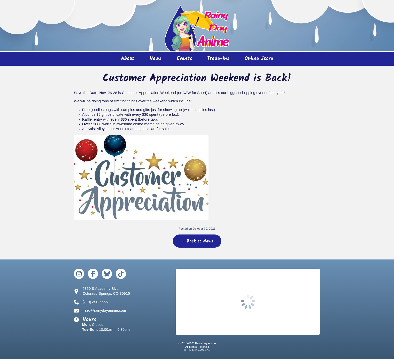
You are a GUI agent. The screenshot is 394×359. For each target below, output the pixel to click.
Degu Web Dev (203, 350)
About (127, 59)
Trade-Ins (218, 59)
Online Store (255, 60)
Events (184, 59)
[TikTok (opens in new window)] (121, 274)
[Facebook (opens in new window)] (93, 274)
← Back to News (197, 241)
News (155, 59)
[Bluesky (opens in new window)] (107, 274)
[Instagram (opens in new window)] (79, 274)
